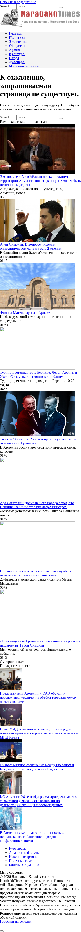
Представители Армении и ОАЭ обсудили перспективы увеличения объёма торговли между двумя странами (38, 697)
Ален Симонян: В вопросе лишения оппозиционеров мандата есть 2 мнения (30, 246)
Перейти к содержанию (18, 2)
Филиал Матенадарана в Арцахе (25, 313)
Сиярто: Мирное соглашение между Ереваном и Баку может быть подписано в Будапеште (37, 767)
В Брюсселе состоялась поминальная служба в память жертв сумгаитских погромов (35, 573)
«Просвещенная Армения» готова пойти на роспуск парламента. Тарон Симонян (40, 643)
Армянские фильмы (24, 852)
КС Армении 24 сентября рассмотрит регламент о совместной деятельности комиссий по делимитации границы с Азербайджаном (38, 801)
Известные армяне (23, 857)
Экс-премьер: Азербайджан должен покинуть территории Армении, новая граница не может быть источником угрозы (40, 181)
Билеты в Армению (24, 865)
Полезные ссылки (22, 861)
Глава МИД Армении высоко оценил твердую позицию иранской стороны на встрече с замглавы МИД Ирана (39, 733)
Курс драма (17, 848)
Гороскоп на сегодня (16, 921)
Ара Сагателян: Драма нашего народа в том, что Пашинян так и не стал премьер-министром (37, 505)
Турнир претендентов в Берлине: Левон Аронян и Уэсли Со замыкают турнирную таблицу (38, 374)
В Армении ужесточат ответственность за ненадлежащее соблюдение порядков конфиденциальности (32, 837)
